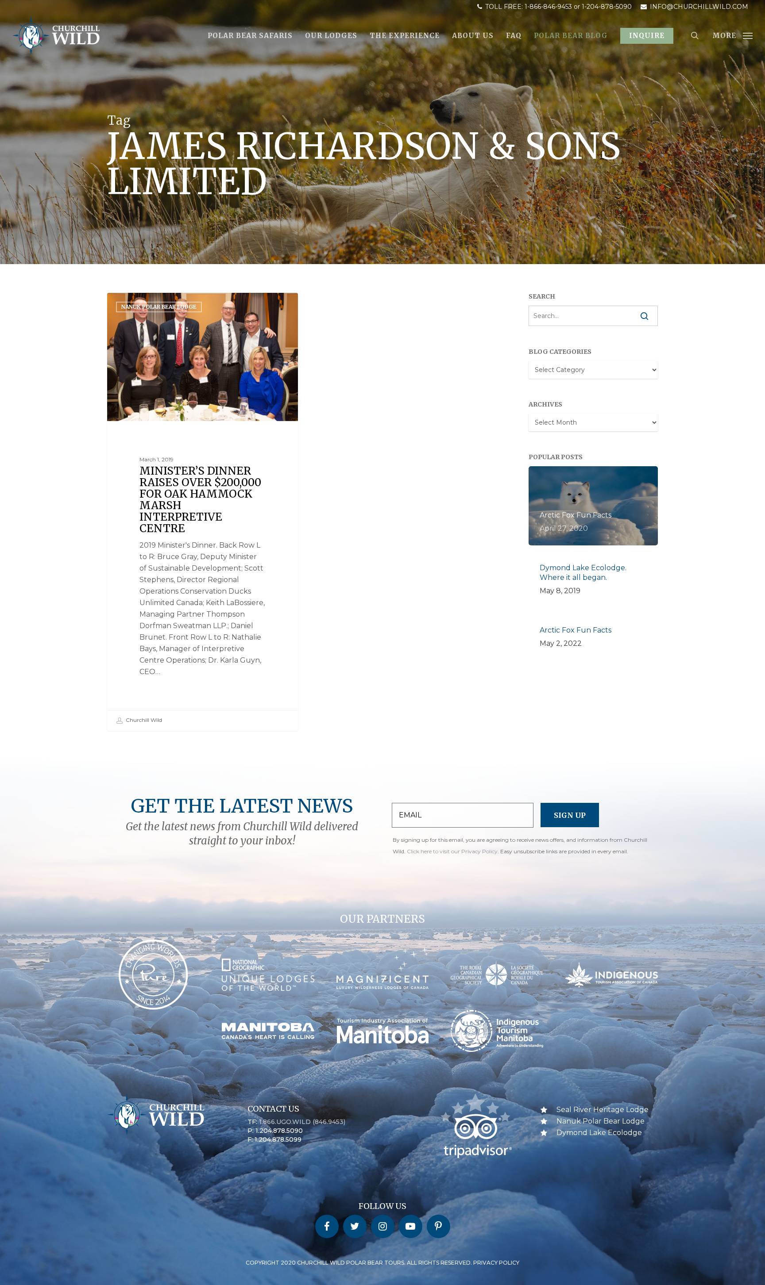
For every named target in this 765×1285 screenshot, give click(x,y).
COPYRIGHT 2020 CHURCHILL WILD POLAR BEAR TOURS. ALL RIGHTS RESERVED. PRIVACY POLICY (382, 1262)
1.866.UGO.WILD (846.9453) (302, 1122)
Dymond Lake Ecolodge (599, 1132)
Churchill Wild (143, 720)
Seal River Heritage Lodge (602, 1109)
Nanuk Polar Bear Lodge (159, 306)
